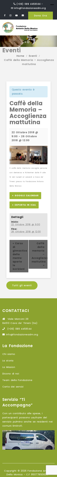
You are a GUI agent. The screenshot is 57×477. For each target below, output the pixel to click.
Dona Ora (40, 15)
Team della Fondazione (17, 380)
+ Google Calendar (25, 195)
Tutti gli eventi (22, 285)
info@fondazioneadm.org (30, 8)
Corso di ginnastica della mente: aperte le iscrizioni (20, 256)
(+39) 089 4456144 (28, 4)
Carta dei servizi (12, 386)
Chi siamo (8, 354)
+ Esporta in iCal (24, 204)
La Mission (8, 367)
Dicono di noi (10, 373)
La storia (7, 360)
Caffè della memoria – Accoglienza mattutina (40, 254)
